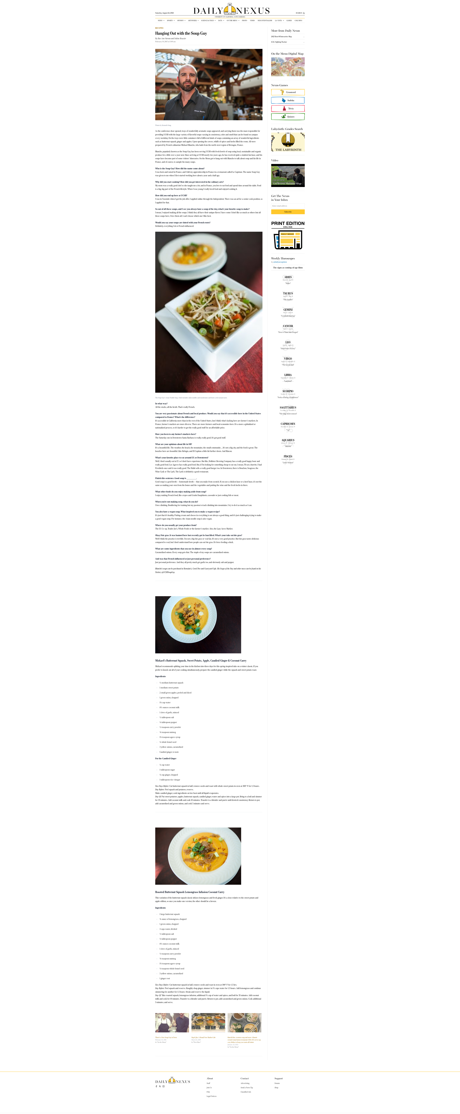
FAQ (208, 1092)
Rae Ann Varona (164, 38)
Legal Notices (211, 1096)
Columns (298, 20)
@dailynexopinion (280, 262)
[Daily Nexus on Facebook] (156, 1086)
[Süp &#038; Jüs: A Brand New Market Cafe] (208, 1022)
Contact (245, 1078)
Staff (208, 1083)
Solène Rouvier (180, 38)
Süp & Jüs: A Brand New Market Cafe (203, 1037)
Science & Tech (207, 20)
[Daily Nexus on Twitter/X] (160, 1086)
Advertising (245, 1083)
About (210, 1078)
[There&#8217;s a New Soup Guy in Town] (172, 1022)
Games (289, 20)
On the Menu (232, 20)
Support (279, 1078)
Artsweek (192, 20)
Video (252, 20)
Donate (277, 1083)
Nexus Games (279, 85)
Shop (276, 1088)
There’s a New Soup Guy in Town (166, 1037)
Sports (170, 20)
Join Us (209, 1088)
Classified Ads (246, 1092)
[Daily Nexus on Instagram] (163, 1086)
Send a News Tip (247, 1088)
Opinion (180, 20)
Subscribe (288, 212)
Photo (244, 20)
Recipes (159, 28)
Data (220, 20)
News (160, 20)
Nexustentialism (265, 20)
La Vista (278, 20)
